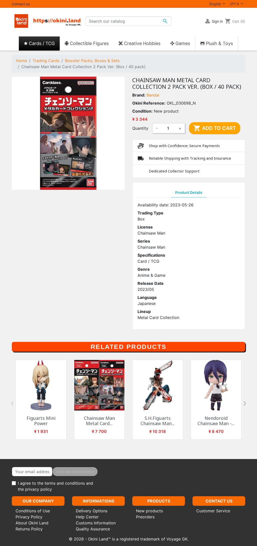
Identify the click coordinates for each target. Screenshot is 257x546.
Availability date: (153, 204)
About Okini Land (32, 522)
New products (149, 510)
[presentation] (12, 403)
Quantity (140, 128)
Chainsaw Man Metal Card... (99, 421)
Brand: (138, 95)
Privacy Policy (29, 516)
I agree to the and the (55, 486)
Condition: (142, 111)
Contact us (21, 4)
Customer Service (213, 510)
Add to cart (214, 128)
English (216, 4)
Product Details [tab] (188, 192)
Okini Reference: (148, 103)
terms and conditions (65, 483)
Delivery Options (91, 510)
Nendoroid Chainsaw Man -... (216, 421)
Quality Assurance (93, 528)
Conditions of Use (33, 510)
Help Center (87, 516)
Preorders (145, 516)
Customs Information (96, 522)
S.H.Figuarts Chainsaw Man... (158, 421)
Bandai (153, 95)
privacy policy (38, 489)
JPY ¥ (234, 4)
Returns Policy (29, 528)
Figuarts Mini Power (41, 421)
